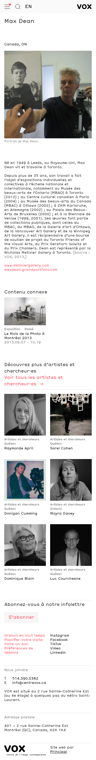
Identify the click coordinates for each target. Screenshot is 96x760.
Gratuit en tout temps (24, 635)
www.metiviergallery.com (26, 265)
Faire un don (16, 644)
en (28, 7)
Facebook (59, 639)
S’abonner (21, 617)
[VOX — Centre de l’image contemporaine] (84, 6)
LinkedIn (58, 652)
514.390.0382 (25, 678)
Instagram (59, 635)
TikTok (55, 644)
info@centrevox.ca (29, 682)
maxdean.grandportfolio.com (30, 269)
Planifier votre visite (23, 639)
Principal (58, 751)
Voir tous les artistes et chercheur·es (33, 380)
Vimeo (55, 648)
